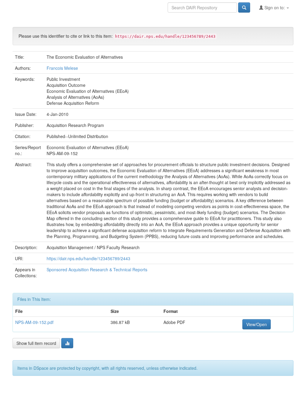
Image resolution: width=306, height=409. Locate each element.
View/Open (256, 324)
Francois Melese (62, 68)
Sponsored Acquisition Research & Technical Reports (97, 269)
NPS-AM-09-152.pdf (34, 322)
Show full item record (36, 343)
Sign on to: (274, 7)
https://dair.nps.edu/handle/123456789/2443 (88, 258)
